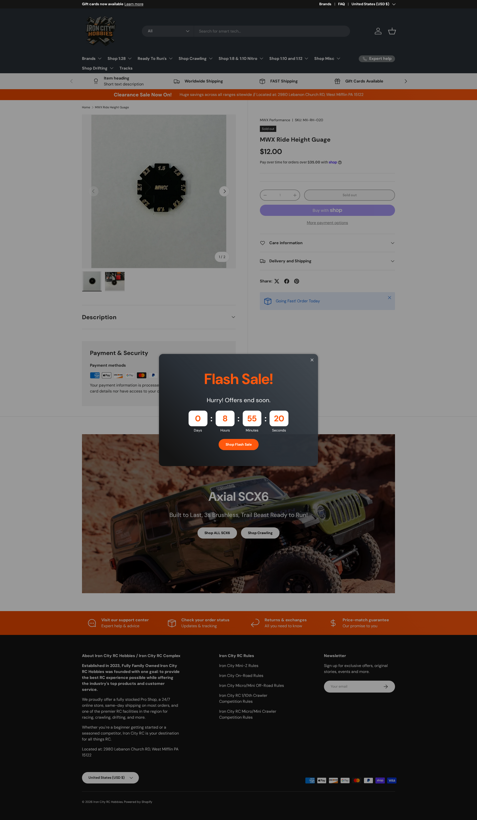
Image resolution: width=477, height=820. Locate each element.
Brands (325, 4)
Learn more (133, 4)
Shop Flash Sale (239, 444)
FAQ (341, 4)
